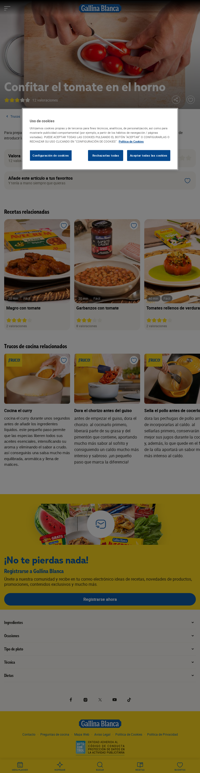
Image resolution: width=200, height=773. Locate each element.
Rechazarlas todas (105, 155)
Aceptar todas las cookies (148, 155)
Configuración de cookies (51, 155)
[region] (100, 139)
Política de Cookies (131, 141)
